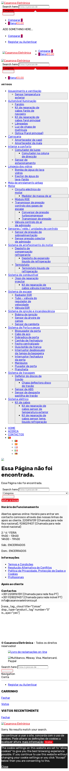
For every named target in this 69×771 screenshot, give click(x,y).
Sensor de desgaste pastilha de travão (27, 394)
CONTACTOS (16, 434)
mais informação (32, 742)
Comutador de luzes (27, 150)
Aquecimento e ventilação (24, 91)
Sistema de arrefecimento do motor (30, 245)
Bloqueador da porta (28, 331)
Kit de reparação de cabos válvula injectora (36, 286)
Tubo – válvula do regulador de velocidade (26, 301)
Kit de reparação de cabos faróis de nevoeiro (27, 111)
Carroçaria (14, 136)
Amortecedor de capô (28, 140)
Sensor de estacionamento (25, 161)
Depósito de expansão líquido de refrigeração (36, 260)
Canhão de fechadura (29, 340)
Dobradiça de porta (27, 337)
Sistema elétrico (18, 399)
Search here (10, 6)
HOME (11, 428)
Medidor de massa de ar (36, 196)
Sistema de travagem (21, 372)
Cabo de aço (22, 334)
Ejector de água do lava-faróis (27, 178)
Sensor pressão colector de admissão (30, 240)
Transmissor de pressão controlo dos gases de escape (29, 206)
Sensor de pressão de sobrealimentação (28, 233)
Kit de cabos (22, 402)
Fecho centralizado (27, 343)
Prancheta (21, 369)
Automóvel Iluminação (22, 101)
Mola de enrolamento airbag (25, 182)
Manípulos (21, 363)
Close (4, 766)
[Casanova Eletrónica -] (15, 3)
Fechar (5, 697)
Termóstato (22, 264)
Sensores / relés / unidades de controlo (33, 228)
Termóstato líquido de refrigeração (35, 270)
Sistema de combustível (23, 275)
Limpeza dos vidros (20, 166)
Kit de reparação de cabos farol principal (27, 119)
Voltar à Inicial (10, 500)
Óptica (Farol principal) (29, 133)
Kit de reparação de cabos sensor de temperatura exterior (35, 409)
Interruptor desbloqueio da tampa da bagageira (30, 352)
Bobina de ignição (26, 314)
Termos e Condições (20, 564)
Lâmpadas (21, 123)
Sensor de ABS (24, 389)
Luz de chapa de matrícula (25, 128)
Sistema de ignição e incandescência (31, 311)
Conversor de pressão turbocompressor (35, 214)
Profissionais (16, 577)
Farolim (19, 104)
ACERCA (13, 431)
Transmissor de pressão (36, 218)
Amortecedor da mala (28, 143)
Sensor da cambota (27, 324)
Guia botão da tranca (28, 347)
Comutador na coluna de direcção (35, 155)
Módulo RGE (22, 199)
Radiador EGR (23, 295)
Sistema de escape (20, 291)
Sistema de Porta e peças (24, 327)
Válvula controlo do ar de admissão (28, 224)
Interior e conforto (19, 146)
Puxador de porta (26, 366)
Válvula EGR (22, 307)
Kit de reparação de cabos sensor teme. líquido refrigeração (34, 418)
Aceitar (48, 742)
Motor (11, 186)
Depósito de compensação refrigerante (23, 251)
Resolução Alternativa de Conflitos (30, 567)
